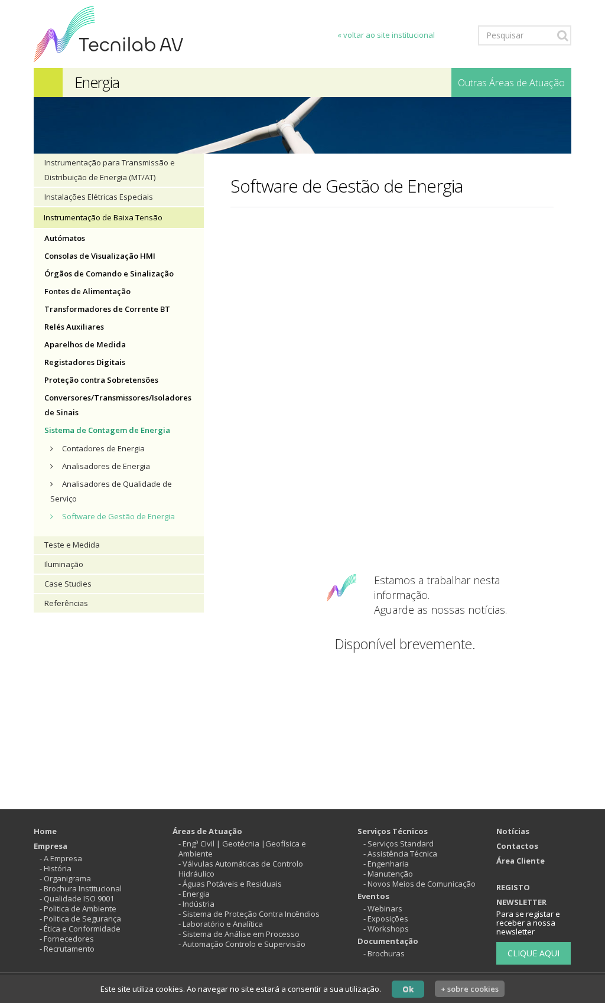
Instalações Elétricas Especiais (98, 196)
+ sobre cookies (470, 989)
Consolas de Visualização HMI (99, 255)
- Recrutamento (67, 948)
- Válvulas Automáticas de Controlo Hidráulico (240, 868)
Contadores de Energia (103, 448)
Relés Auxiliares (74, 326)
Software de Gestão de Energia (118, 516)
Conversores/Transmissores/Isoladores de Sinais (117, 405)
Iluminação (63, 564)
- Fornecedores (67, 938)
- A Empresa (61, 858)
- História (55, 868)
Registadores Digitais (84, 362)
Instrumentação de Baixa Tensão (103, 217)
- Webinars (382, 908)
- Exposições (385, 918)
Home (45, 831)
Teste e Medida (72, 544)
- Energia (194, 893)
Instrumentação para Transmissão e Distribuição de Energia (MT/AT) (109, 170)
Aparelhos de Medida (85, 344)
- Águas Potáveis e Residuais (230, 883)
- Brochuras (384, 953)
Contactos (517, 846)
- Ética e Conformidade (80, 928)
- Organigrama (65, 878)
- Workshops (386, 928)
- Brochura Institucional (81, 888)
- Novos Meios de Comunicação (419, 883)
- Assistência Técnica (400, 853)
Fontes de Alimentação (87, 291)
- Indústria (196, 903)
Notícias (512, 831)
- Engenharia (386, 863)
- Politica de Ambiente (78, 908)
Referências (66, 603)
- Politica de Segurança (80, 918)
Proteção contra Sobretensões (101, 380)
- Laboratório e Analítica (220, 924)
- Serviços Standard (398, 843)
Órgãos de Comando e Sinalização (109, 273)
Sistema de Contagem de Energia (107, 430)
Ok (408, 989)
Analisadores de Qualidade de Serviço (111, 491)
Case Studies (68, 583)
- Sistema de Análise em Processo (239, 934)
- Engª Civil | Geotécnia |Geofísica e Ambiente (242, 848)
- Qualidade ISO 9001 (77, 898)
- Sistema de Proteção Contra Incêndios (249, 913)
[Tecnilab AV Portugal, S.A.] (108, 33)
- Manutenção (388, 873)
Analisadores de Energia (106, 466)
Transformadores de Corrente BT (107, 309)
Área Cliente (520, 860)
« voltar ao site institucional (386, 35)
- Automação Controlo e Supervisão (241, 944)
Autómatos (64, 238)
